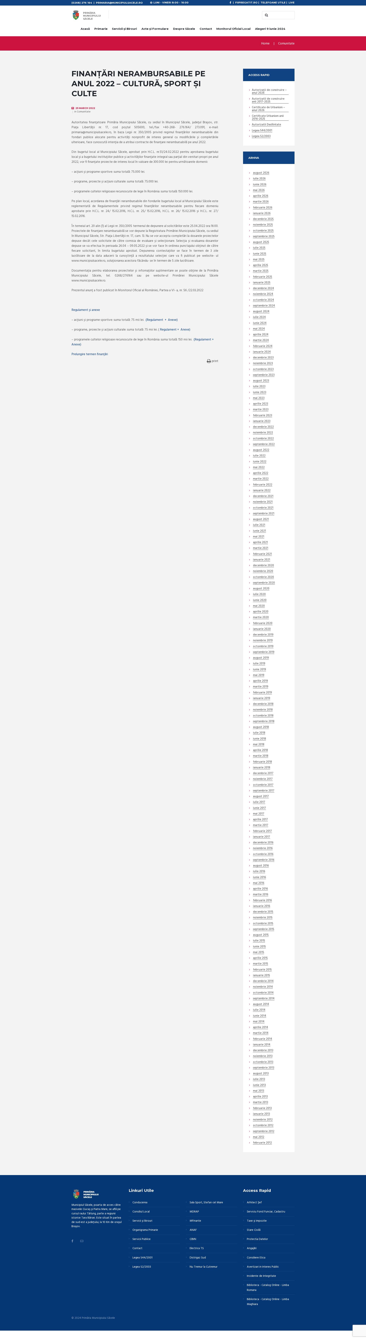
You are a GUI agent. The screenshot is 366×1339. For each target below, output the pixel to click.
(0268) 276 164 (81, 2)
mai (259, 190)
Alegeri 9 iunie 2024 (270, 29)
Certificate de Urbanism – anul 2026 (268, 109)
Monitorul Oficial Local (233, 29)
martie (261, 201)
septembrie (263, 236)
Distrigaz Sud (198, 1257)
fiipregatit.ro (246, 2)
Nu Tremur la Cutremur (204, 1267)
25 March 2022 (85, 108)
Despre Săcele (184, 29)
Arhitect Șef (254, 1202)
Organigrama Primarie (145, 1230)
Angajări (252, 1248)
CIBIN (193, 1239)
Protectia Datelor (257, 1239)
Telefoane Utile (273, 2)
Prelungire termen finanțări (89, 354)
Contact (206, 29)
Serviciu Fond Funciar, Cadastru (266, 1211)
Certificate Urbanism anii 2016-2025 (268, 118)
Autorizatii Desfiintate (266, 124)
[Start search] (266, 15)
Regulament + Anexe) (175, 329)
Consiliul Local (141, 1211)
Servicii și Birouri (124, 29)
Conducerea (139, 1202)
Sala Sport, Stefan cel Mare (206, 1202)
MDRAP (194, 1211)
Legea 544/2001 (262, 130)
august (261, 173)
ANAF (193, 1230)
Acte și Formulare (155, 29)
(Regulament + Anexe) (161, 320)
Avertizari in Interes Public (263, 1267)
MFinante (195, 1221)
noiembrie (263, 225)
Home (265, 43)
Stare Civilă (253, 1230)
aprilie (260, 196)
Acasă (85, 29)
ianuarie (261, 213)
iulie (259, 178)
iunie (259, 184)
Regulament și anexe (86, 310)
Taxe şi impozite (257, 1221)
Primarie (101, 29)
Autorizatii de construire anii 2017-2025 (268, 100)
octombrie (263, 230)
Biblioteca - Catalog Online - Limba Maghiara (268, 1302)
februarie (262, 207)
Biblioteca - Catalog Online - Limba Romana (268, 1287)
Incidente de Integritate (261, 1276)
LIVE (292, 2)
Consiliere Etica (256, 1257)
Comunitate (286, 43)
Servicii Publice (141, 1239)
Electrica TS (197, 1248)
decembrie (263, 219)
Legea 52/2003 (261, 136)
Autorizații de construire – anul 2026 (269, 92)
